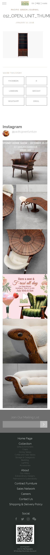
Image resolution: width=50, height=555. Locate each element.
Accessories (25, 465)
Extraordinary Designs (25, 476)
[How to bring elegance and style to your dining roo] (25, 207)
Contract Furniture (26, 483)
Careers (26, 493)
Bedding (25, 460)
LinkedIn (13, 91)
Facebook (14, 81)
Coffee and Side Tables (25, 455)
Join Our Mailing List (25, 417)
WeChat (36, 91)
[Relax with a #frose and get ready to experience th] (25, 296)
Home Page (25, 438)
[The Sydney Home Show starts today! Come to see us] (25, 162)
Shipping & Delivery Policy (26, 504)
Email (36, 101)
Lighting (25, 463)
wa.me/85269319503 (25, 549)
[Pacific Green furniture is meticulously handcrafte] (25, 341)
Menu (4, 3)
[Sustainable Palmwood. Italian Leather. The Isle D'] (25, 251)
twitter (22, 519)
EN (33, 3)
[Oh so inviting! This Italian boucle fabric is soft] (25, 385)
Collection (25, 443)
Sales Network (26, 488)
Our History (25, 473)
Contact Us (26, 499)
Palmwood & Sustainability (25, 478)
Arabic (44, 3)
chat (34, 519)
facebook (17, 519)
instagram (28, 519)
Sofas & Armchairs (25, 447)
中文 (38, 3)
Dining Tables (25, 452)
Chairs (25, 449)
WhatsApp (13, 101)
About (25, 470)
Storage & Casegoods (25, 457)
